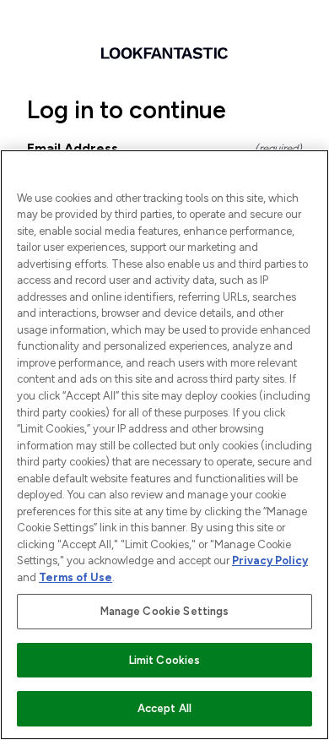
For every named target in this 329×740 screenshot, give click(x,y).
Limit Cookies (165, 660)
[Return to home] (164, 53)
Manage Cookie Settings (164, 611)
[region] (164, 445)
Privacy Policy (270, 560)
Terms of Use (75, 577)
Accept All (164, 708)
